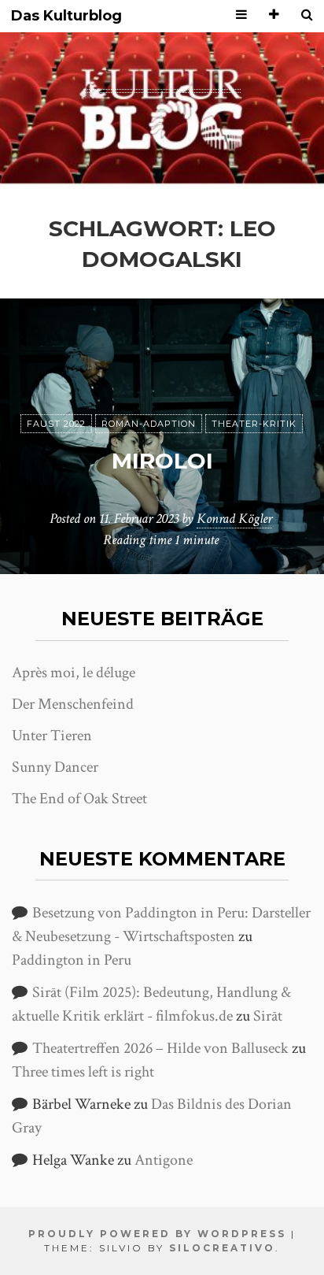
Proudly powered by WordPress (157, 1234)
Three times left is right (83, 1072)
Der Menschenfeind (73, 704)
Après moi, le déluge (73, 672)
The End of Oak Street (79, 798)
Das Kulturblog (66, 16)
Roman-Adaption (148, 423)
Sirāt (267, 1016)
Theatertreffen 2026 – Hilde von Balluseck (160, 1048)
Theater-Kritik (254, 423)
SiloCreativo (222, 1248)
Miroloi (162, 460)
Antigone (163, 1160)
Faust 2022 (56, 423)
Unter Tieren (52, 735)
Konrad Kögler (234, 519)
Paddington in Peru (71, 960)
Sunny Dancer (55, 767)
